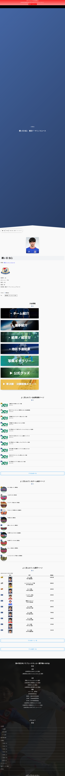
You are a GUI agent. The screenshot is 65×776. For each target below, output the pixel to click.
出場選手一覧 (33, 649)
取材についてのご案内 (5, 766)
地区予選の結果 (3, 737)
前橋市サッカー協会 (32, 684)
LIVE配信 (2, 740)
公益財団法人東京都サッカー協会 (32, 687)
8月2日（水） (4, 760)
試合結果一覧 (33, 473)
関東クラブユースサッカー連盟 (32, 680)
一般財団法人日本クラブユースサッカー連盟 (32, 673)
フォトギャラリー (4, 763)
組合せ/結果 (4, 731)
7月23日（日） (5, 743)
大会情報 (2, 726)
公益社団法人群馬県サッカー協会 (32, 682)
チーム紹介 (4, 734)
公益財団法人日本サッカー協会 (32, 671)
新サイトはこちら (32, 4)
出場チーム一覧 (33, 640)
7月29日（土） (5, 754)
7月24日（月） (5, 746)
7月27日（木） (5, 751)
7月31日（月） (5, 757)
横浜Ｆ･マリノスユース (9, 262)
